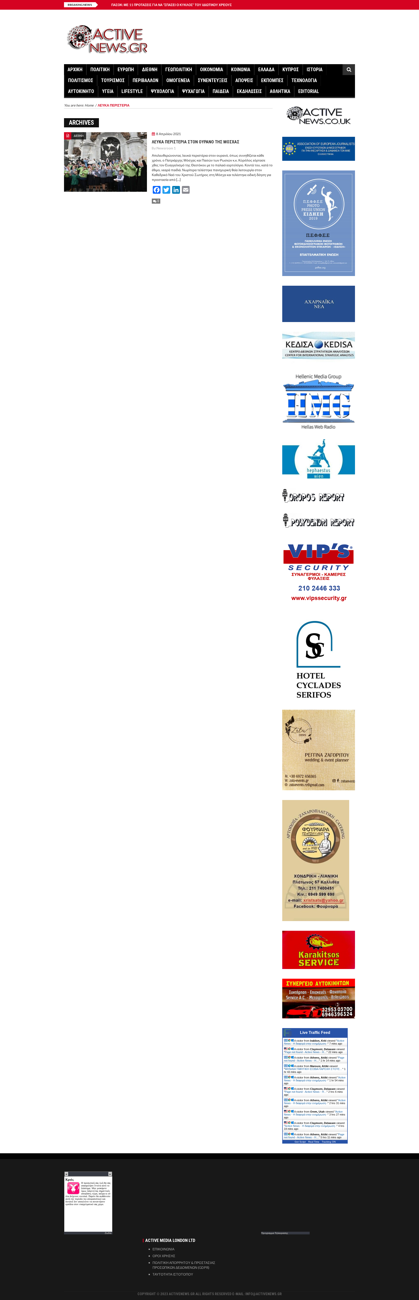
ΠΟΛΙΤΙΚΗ (100, 69)
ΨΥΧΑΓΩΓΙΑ (193, 91)
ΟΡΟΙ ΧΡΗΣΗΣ (164, 1256)
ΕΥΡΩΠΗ (126, 69)
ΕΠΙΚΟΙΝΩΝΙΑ (163, 1249)
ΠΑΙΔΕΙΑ (221, 91)
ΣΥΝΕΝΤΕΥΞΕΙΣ (212, 80)
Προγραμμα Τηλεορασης (274, 1232)
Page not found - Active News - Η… (306, 1052)
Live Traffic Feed (315, 1033)
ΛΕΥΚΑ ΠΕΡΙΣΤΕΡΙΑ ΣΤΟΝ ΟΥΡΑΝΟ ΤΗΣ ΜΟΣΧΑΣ (195, 141)
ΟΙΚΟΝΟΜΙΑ (211, 69)
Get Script (300, 1141)
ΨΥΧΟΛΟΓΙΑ (162, 91)
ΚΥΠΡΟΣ (290, 69)
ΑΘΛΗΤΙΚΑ (280, 91)
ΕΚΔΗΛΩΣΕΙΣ (249, 91)
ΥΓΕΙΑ (107, 91)
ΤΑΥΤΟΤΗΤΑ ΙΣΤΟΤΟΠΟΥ (173, 1274)
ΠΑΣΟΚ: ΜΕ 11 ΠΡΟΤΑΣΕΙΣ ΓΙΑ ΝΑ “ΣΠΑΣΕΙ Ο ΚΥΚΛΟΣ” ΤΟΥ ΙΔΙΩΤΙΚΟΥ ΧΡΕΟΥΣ (171, 5)
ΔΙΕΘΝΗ (149, 69)
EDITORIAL (308, 91)
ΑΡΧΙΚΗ (75, 69)
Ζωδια (108, 1232)
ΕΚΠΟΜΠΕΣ (272, 80)
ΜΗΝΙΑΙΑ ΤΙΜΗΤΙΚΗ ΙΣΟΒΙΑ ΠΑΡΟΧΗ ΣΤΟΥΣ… (313, 1069)
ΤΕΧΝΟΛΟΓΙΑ (304, 80)
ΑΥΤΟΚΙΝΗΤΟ (81, 91)
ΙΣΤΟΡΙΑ (314, 69)
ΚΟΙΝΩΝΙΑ (240, 69)
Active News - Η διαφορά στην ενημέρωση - (314, 1042)
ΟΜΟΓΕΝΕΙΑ (178, 80)
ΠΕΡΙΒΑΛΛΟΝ (145, 80)
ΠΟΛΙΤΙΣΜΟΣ (80, 80)
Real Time (313, 1141)
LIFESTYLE (132, 91)
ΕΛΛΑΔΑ (266, 69)
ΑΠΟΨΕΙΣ (244, 80)
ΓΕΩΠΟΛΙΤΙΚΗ (178, 69)
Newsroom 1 (166, 148)
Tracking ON (329, 1141)
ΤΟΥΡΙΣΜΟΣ (113, 80)
